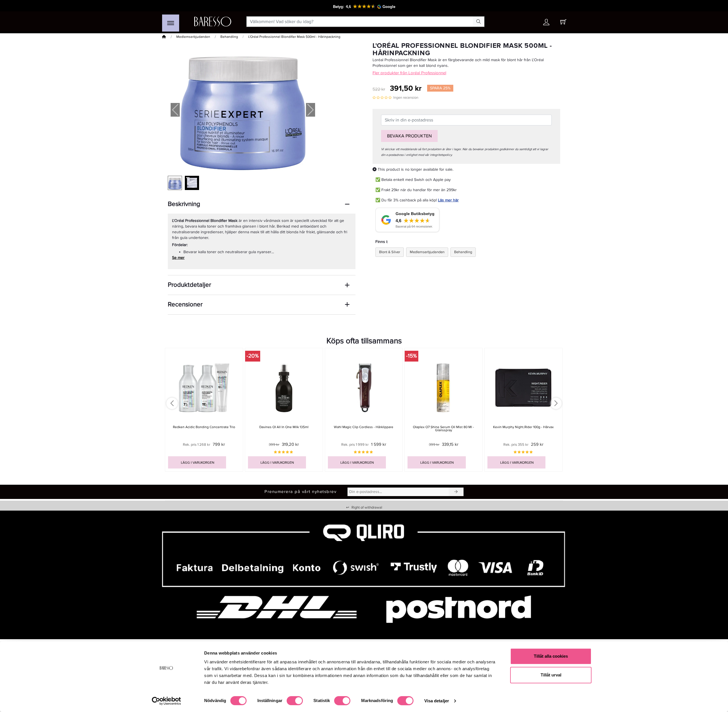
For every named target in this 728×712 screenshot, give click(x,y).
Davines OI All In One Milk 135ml (284, 427)
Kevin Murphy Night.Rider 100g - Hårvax (523, 427)
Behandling (229, 37)
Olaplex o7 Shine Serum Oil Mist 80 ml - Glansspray (443, 428)
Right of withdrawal (364, 507)
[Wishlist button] (530, 21)
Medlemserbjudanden (193, 37)
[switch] (295, 700)
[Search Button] (478, 21)
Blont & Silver (389, 252)
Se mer (178, 257)
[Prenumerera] (456, 492)
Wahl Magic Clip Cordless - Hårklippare (363, 427)
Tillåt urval (551, 674)
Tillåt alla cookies (551, 656)
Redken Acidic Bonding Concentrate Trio (204, 427)
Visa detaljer (436, 700)
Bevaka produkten (409, 136)
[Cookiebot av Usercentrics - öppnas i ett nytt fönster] (166, 701)
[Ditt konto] (546, 23)
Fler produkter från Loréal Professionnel (409, 72)
